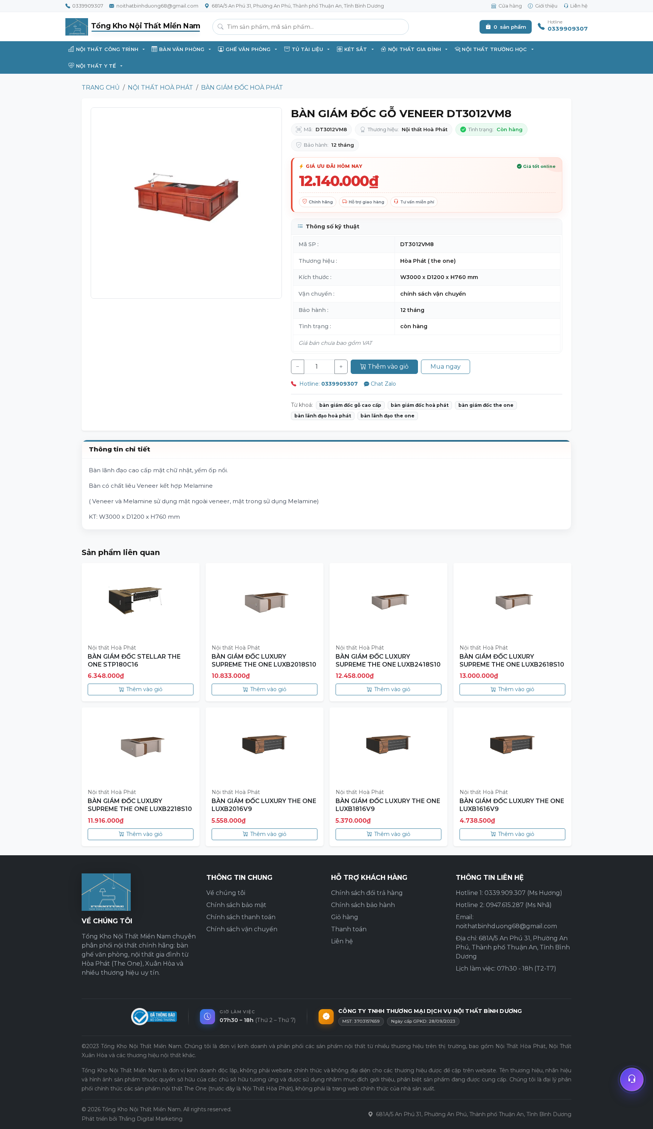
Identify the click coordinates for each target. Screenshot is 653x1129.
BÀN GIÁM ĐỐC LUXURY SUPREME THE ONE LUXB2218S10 (140, 805)
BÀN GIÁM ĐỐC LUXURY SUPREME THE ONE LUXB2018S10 (264, 660)
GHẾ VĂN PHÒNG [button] (248, 49)
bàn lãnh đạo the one (388, 416)
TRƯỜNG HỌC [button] (494, 49)
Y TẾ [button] (96, 66)
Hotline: (328, 383)
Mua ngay (445, 366)
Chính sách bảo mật (236, 905)
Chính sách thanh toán (240, 917)
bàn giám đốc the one (486, 405)
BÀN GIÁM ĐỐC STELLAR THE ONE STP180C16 (134, 660)
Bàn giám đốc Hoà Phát (242, 87)
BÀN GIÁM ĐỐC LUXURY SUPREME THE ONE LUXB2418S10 (388, 660)
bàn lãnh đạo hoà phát (322, 416)
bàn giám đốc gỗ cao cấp (350, 405)
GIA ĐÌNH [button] (414, 49)
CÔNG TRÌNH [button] (107, 49)
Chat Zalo (383, 383)
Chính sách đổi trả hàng (367, 892)
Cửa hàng (510, 6)
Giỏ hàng (344, 917)
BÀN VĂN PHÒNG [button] (181, 49)
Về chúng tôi (225, 892)
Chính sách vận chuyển (241, 929)
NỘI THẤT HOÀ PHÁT (160, 87)
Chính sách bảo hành (363, 905)
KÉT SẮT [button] (355, 49)
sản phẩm (510, 27)
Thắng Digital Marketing (151, 1118)
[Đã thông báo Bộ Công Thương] (154, 1016)
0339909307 (87, 6)
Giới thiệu (546, 6)
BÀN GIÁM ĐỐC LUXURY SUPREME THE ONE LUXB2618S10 (512, 660)
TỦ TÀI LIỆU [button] (307, 49)
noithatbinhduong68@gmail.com (157, 6)
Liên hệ (579, 6)
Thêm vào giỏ (388, 366)
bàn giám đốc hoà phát (420, 405)
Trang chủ (101, 87)
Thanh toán (349, 929)
